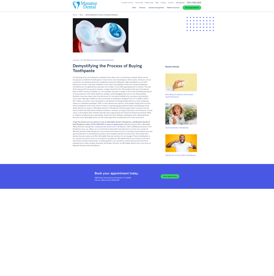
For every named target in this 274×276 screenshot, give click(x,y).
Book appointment (170, 176)
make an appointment (114, 124)
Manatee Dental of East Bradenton (100, 60)
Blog (81, 15)
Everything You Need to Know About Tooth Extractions (179, 95)
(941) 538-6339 (98, 124)
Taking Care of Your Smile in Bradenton (180, 155)
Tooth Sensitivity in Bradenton (177, 128)
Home (75, 15)
